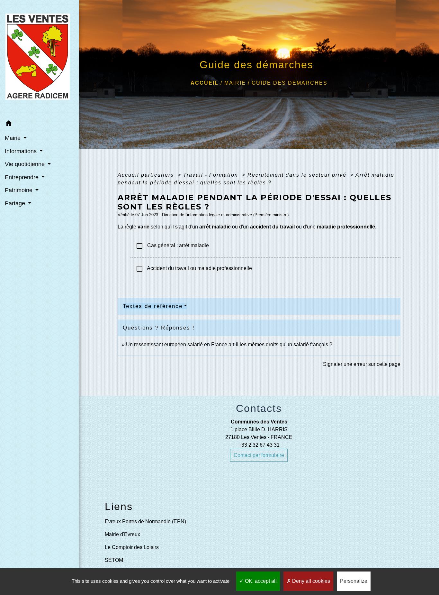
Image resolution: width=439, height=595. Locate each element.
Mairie (235, 83)
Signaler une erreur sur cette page (361, 364)
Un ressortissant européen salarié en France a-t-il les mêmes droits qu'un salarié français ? (229, 344)
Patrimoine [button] (19, 190)
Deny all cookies (310, 581)
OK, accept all (260, 581)
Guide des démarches (289, 83)
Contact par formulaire (259, 455)
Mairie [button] (13, 138)
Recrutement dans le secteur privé (297, 175)
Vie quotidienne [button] (25, 164)
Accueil (205, 83)
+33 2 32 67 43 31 (259, 445)
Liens (119, 506)
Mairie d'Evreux (122, 534)
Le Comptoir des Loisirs (132, 547)
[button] (39, 124)
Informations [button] (21, 151)
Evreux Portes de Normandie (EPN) (145, 521)
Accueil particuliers (147, 175)
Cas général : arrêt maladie (172, 246)
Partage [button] (16, 203)
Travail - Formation (211, 175)
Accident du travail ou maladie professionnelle (194, 269)
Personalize (353, 581)
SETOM (114, 560)
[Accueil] (39, 58)
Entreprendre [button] (22, 177)
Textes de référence (153, 306)
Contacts (259, 408)
